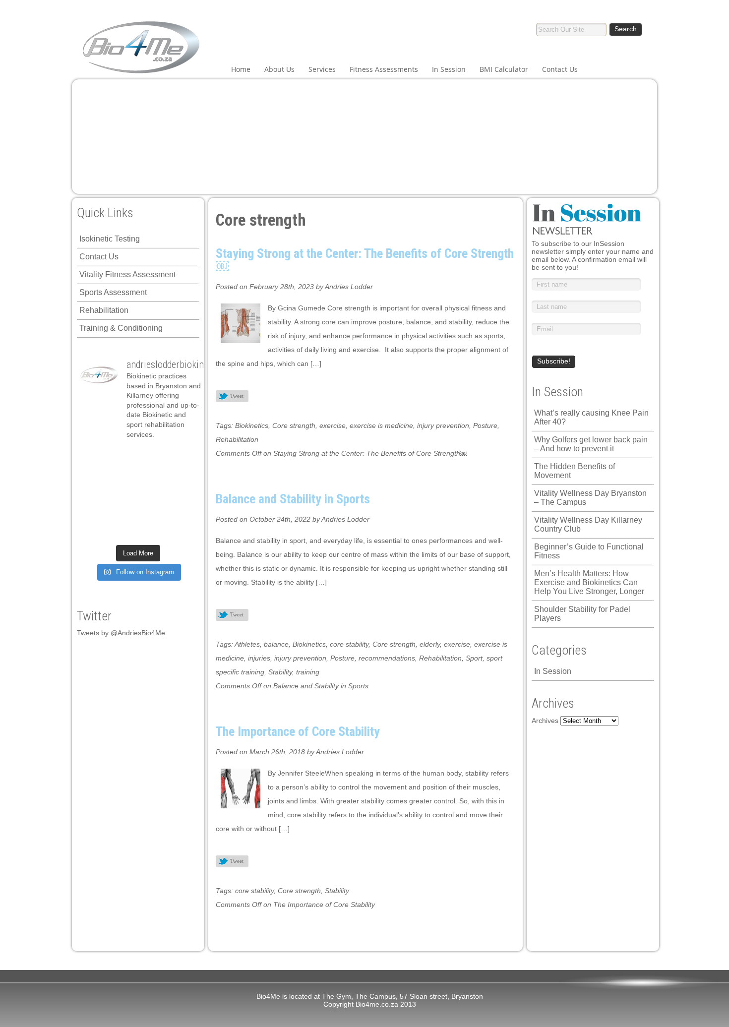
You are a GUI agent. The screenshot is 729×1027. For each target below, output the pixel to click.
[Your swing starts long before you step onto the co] (152, 531)
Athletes (247, 644)
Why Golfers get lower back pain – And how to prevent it (591, 444)
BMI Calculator (504, 69)
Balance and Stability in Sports (293, 498)
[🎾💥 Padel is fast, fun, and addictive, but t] (182, 531)
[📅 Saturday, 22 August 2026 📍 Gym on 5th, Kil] (94, 475)
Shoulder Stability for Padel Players (582, 613)
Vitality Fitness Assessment (127, 274)
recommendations (387, 658)
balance (276, 644)
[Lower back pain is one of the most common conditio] (182, 493)
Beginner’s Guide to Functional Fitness (589, 551)
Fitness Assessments (384, 69)
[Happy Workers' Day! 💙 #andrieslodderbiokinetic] (94, 531)
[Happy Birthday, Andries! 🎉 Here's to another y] (182, 475)
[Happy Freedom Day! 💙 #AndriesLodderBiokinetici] (123, 531)
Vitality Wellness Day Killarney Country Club (588, 524)
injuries (259, 658)
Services (322, 69)
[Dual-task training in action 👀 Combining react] (152, 512)
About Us (279, 69)
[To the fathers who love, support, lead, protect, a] (123, 493)
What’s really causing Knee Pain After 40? (591, 417)
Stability (280, 672)
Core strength (293, 425)
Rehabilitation (103, 310)
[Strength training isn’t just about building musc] (123, 456)
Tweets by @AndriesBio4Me (121, 633)
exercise (332, 425)
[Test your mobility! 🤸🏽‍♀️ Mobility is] (94, 493)
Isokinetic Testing (109, 239)
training (307, 672)
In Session (449, 69)
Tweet (236, 396)
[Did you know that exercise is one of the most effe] (123, 512)
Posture (485, 425)
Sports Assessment (113, 292)
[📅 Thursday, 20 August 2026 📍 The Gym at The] (123, 475)
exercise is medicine (381, 425)
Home (240, 69)
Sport (474, 658)
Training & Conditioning (121, 328)
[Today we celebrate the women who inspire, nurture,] (182, 512)
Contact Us (560, 69)
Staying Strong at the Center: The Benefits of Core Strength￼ (365, 260)
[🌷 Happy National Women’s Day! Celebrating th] (152, 456)
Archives (545, 721)
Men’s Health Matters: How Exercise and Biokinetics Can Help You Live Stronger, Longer (589, 582)
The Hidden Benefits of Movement (574, 471)
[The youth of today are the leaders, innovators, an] (152, 493)
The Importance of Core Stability (298, 731)
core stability (349, 644)
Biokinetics (251, 425)
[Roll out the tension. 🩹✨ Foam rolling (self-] (94, 512)
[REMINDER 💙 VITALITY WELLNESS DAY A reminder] (94, 456)
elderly (430, 644)
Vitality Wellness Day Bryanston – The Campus (590, 497)
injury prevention (443, 425)
